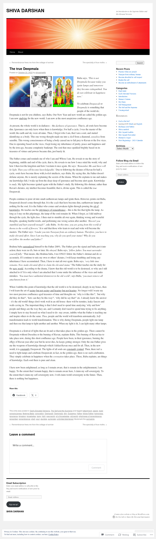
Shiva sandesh (124, 129)
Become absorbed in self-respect (130, 77)
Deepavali (49, 413)
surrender (52, 419)
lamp (39, 416)
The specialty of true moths (95, 62)
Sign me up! (13, 504)
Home (12, 52)
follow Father (88, 413)
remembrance (24, 419)
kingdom (22, 416)
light (43, 416)
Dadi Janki (122, 91)
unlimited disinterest (65, 419)
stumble (44, 419)
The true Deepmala (24, 68)
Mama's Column (124, 99)
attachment (87, 410)
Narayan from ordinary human (130, 74)
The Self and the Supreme (62, 410)
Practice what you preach (128, 71)
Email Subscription (16, 483)
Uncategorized (124, 110)
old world (74, 416)
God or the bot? (124, 121)
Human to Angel (125, 137)
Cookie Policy (53, 534)
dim (65, 413)
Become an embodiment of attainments (132, 82)
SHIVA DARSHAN (25, 10)
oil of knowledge (62, 416)
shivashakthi (40, 72)
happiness (98, 413)
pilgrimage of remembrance (90, 416)
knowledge (31, 416)
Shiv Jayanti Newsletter (127, 135)
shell (33, 419)
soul (38, 419)
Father (79, 413)
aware (95, 410)
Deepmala (58, 413)
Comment (96, 467)
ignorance (13, 416)
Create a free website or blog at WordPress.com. (132, 514)
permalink (90, 419)
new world (50, 416)
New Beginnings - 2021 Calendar (131, 140)
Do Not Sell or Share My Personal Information (133, 517)
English (139, 124)
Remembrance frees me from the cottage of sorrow (31, 62)
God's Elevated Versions (40, 410)
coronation (39, 413)
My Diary (122, 102)
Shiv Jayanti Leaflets (126, 132)
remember (13, 419)
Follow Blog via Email (127, 160)
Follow (121, 182)
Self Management (125, 104)
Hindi (131, 124)
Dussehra (72, 413)
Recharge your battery (126, 126)
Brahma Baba (28, 413)
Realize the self (124, 80)
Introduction (123, 96)
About (20, 52)
